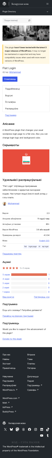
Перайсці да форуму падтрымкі (18, 316)
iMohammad (15, 72)
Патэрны (31, 368)
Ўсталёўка (10, 102)
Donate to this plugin (12, 339)
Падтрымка (10, 115)
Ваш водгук (8, 297)
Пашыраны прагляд (12, 253)
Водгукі (9, 95)
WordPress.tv (10, 390)
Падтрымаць (34, 385)
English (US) (44, 241)
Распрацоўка (11, 108)
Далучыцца (32, 376)
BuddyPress (9, 411)
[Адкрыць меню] (48, 4)
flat (25, 246)
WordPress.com (11, 398)
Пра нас (6, 354)
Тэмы (30, 359)
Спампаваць (10, 79)
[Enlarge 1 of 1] (46, 152)
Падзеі (30, 381)
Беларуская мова (16, 423)
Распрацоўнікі (9, 385)
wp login (45, 246)
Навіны (6, 359)
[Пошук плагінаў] (29, 20)
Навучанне (8, 376)
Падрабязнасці (12, 89)
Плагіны (31, 363)
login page (33, 246)
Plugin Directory (9, 11)
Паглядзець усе (41, 297)
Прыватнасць (9, 368)
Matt (6, 402)
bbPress (8, 407)
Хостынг (7, 363)
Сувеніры (33, 390)
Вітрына (31, 354)
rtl (39, 246)
